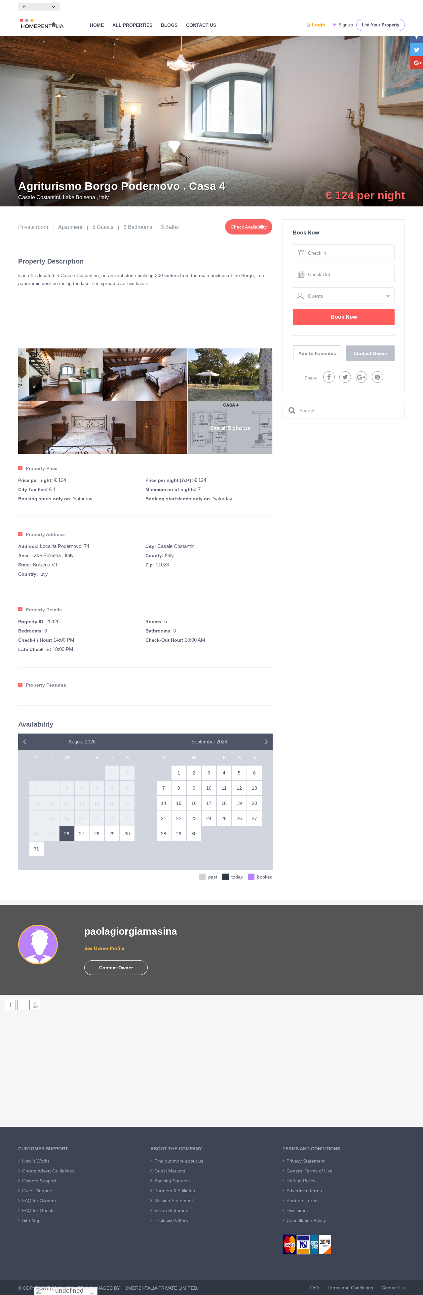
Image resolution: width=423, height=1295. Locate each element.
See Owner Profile (104, 948)
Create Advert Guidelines (48, 1170)
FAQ (314, 1287)
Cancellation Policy (306, 1220)
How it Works (36, 1161)
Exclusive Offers (171, 1220)
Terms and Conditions (350, 1287)
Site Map (31, 1220)
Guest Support (37, 1190)
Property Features (46, 685)
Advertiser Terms (304, 1190)
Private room (33, 227)
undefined (69, 1290)
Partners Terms (303, 1200)
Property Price (42, 468)
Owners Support (39, 1180)
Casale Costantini (176, 546)
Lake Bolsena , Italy (52, 555)
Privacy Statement (306, 1161)
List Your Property (380, 24)
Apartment (70, 227)
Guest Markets (169, 1170)
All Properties (132, 25)
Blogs (169, 25)
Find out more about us (178, 1161)
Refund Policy (301, 1180)
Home (97, 25)
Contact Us (201, 25)
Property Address (45, 534)
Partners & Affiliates (174, 1190)
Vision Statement (172, 1210)
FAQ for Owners (39, 1200)
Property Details (44, 609)
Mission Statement (173, 1200)
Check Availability (249, 227)
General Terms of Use (309, 1170)
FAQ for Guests (38, 1210)
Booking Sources (172, 1180)
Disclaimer (297, 1210)
